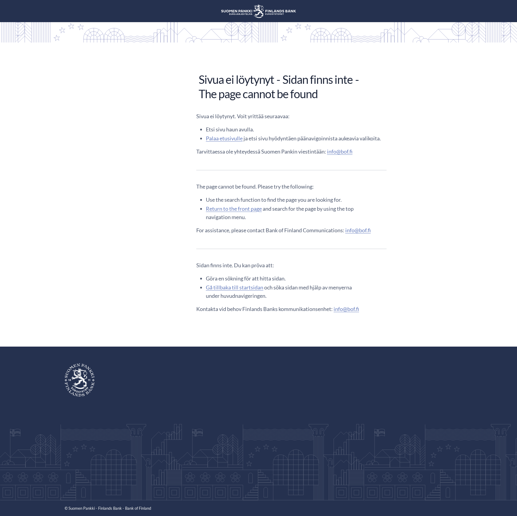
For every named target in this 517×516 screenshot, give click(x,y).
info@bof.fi (339, 151)
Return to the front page (234, 208)
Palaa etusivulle (224, 138)
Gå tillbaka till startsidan (234, 287)
